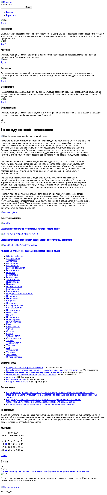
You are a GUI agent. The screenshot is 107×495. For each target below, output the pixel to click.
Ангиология (11, 261)
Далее (3, 22)
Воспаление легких (15, 379)
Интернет (10, 284)
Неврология (12, 296)
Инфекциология (14, 287)
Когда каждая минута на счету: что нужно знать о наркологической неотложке (43, 399)
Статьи (9, 333)
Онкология (11, 303)
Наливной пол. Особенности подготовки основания (31, 375)
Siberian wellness (14, 256)
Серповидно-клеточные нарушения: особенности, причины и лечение (40, 404)
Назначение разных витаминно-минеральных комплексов (34, 372)
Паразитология (13, 310)
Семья (9, 329)
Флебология (12, 350)
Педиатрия (11, 312)
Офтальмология (14, 308)
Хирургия (10, 352)
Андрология (12, 263)
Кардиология (12, 289)
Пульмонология (14, 322)
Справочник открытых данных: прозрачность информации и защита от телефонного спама (50, 392)
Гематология (12, 270)
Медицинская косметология (19, 294)
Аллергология (13, 258)
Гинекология (12, 277)
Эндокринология (14, 357)
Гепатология (12, 275)
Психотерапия (13, 319)
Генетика (10, 272)
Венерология (12, 265)
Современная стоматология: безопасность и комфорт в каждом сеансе (40, 402)
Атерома (10, 377)
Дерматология (13, 280)
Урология (10, 345)
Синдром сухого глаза (17, 382)
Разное (9, 324)
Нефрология (12, 298)
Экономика (11, 355)
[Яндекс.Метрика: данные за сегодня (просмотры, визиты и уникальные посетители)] (10, 487)
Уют (8, 347)
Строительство (13, 338)
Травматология (13, 343)
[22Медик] (6, 2)
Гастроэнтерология (15, 268)
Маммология (12, 291)
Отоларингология (14, 305)
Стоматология (13, 336)
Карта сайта (11, 15)
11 (6, 444)
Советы (10, 331)
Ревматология (13, 326)
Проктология (12, 317)
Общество (11, 301)
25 (6, 450)
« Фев (4, 455)
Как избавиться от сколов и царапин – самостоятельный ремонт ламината (42, 370)
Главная (9, 12)
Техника (10, 340)
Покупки (10, 315)
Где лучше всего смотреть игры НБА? (24, 368)
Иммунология (13, 282)
